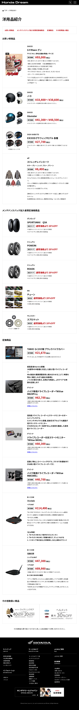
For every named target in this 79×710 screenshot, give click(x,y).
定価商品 (50, 30)
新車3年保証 (32, 665)
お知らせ (5, 677)
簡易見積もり (7, 663)
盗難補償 (31, 676)
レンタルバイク (7, 665)
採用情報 (57, 675)
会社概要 (57, 668)
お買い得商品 (9, 30)
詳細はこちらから (32, 406)
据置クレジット (33, 679)
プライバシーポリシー (60, 677)
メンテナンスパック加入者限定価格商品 (30, 30)
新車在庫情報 (7, 656)
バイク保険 (32, 681)
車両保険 (31, 674)
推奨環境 (57, 682)
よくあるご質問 (59, 656)
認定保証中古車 (33, 667)
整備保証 (31, 661)
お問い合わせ (58, 671)
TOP (5, 10)
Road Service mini (34, 672)
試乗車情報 (6, 661)
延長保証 (31, 663)
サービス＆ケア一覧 (34, 656)
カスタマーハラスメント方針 (62, 680)
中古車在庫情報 (7, 658)
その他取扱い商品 (62, 30)
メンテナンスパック (34, 658)
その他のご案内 (33, 683)
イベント (5, 680)
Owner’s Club (33, 670)
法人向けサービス (60, 673)
